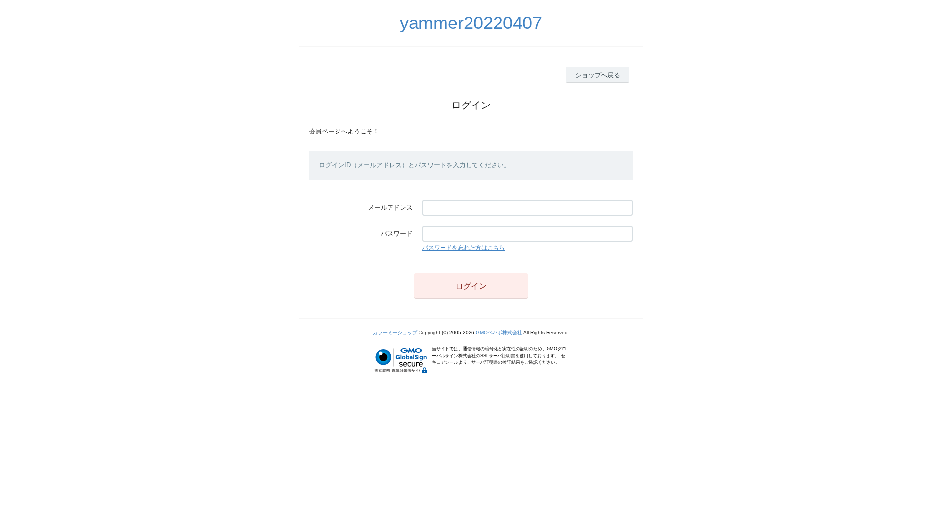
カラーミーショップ (395, 332)
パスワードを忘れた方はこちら (463, 247)
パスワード (397, 233)
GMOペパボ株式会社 (499, 332)
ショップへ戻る (598, 75)
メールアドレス (390, 207)
